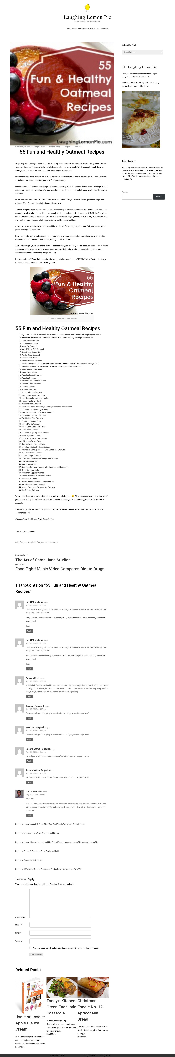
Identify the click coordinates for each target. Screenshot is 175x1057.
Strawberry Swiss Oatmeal (33, 366)
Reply (29, 631)
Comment (20, 917)
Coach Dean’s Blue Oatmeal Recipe (36, 476)
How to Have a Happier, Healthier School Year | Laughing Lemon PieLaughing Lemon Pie (61, 842)
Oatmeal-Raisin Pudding (30, 424)
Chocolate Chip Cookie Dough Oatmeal (36, 447)
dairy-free (19, 542)
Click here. (145, 76)
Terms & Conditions (99, 28)
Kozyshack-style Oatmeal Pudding (34, 438)
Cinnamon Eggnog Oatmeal (33, 473)
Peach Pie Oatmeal (29, 461)
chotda (37, 519)
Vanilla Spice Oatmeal (31, 355)
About (83, 28)
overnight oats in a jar (84, 338)
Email (18, 933)
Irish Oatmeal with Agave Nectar (35, 398)
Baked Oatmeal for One (30, 341)
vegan (56, 542)
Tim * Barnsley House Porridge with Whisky (40, 458)
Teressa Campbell (35, 706)
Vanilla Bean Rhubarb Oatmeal (34, 363)
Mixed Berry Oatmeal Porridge (34, 427)
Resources (78, 147)
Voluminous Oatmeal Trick (31, 421)
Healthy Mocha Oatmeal (32, 361)
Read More (19, 1047)
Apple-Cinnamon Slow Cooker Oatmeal (38, 481)
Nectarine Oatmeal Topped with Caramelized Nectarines (45, 467)
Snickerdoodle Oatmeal (30, 430)
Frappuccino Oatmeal (29, 358)
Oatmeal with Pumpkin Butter (34, 381)
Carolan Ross (32, 678)
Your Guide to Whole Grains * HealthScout (41, 833)
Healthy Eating (54, 147)
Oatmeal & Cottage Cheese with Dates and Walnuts (43, 450)
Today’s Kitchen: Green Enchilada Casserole (61, 1006)
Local (88, 28)
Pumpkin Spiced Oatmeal (32, 375)
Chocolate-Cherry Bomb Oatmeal (34, 415)
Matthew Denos (34, 791)
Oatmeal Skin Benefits (33, 860)
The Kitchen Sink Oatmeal (32, 418)
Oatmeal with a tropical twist (33, 444)
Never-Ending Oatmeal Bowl (32, 352)
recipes (51, 542)
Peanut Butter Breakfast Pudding (33, 395)
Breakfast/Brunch (22, 147)
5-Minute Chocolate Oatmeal (32, 369)
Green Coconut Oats (30, 470)
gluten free (35, 542)
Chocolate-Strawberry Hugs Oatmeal (35, 410)
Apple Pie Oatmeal (29, 346)
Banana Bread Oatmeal (31, 404)
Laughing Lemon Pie (87, 16)
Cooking (77, 28)
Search (125, 192)
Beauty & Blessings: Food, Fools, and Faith (41, 851)
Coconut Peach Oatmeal (32, 392)
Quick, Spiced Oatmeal (31, 435)
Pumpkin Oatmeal (29, 378)
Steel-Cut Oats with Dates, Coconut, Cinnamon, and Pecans (47, 407)
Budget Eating (39, 147)
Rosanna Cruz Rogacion (38, 749)
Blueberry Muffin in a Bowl (31, 401)
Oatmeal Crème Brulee (31, 478)
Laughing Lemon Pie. (74, 1055)
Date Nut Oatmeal (29, 464)
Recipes (67, 147)
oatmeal (44, 542)
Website (18, 941)
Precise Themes (118, 1055)
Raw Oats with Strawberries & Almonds (38, 412)
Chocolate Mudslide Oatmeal (32, 453)
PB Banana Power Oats (31, 441)
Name (18, 925)
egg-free (27, 542)
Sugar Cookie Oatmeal (30, 343)
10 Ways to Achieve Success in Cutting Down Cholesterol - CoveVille (53, 869)
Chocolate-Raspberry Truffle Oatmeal (35, 433)
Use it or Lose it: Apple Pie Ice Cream (30, 1023)
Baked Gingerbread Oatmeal (33, 484)
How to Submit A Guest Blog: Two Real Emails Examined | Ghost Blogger (54, 824)
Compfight (47, 519)
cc (53, 519)
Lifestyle (70, 28)
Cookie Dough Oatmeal (31, 455)
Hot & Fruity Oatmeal (30, 490)
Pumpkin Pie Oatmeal (29, 372)
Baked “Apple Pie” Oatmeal (33, 349)
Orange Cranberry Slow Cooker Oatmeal (38, 487)
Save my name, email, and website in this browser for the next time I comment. (66, 948)
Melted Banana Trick (29, 390)
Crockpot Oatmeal (28, 387)
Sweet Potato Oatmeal (31, 384)
